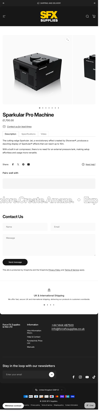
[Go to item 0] (39, 108)
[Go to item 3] (46, 108)
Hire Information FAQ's (34, 331)
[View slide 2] (47, 304)
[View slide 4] (53, 304)
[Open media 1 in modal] (67, 39)
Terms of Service (72, 270)
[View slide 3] (50, 304)
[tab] (10, 134)
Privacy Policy (54, 270)
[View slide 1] (44, 304)
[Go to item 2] (42, 108)
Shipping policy (59, 405)
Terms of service (47, 405)
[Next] (94, 3)
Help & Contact (33, 337)
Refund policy (24, 405)
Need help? (90, 164)
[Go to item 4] (49, 108)
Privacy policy (35, 405)
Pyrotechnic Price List (34, 342)
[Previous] (4, 3)
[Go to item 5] (52, 108)
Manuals (31, 347)
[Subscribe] (51, 374)
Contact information (71, 405)
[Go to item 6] (55, 108)
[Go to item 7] (58, 108)
